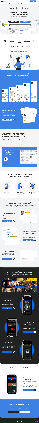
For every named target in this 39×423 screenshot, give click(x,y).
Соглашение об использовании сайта (15, 418)
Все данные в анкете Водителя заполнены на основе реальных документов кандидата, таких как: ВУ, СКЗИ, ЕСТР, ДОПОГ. (8, 218)
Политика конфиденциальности (5, 418)
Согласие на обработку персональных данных (28, 418)
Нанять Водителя (25, 21)
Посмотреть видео (14, 21)
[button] (19, 157)
